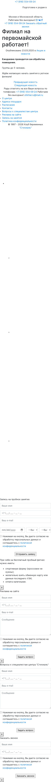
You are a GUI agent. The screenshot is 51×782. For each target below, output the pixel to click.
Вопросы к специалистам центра (20, 111)
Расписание (8, 104)
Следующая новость (25, 85)
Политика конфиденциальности (19, 121)
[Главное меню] (44, 1)
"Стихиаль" (25, 127)
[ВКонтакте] (39, 20)
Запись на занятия (12, 117)
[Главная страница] (7, 2)
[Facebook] (42, 20)
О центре (7, 98)
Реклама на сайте (11, 114)
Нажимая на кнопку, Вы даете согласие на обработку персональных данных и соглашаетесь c (26, 541)
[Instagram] (37, 20)
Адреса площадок (11, 101)
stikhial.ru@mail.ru (33, 95)
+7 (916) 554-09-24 (25, 1)
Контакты (7, 108)
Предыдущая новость (25, 82)
